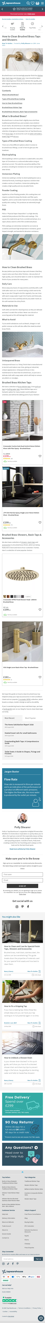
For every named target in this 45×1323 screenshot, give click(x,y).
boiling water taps (13, 389)
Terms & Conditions (24, 1308)
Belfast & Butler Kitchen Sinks (34, 1189)
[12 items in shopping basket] (37, 3)
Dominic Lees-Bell (10, 1023)
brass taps (9, 134)
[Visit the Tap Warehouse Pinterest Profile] (22, 906)
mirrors (16, 136)
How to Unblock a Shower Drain (18, 1057)
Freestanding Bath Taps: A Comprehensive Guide (22, 742)
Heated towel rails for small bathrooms (21, 733)
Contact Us (5, 1238)
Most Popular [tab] (30, 718)
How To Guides (30, 19)
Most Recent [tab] (9, 718)
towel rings (6, 136)
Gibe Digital (11, 1316)
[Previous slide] (2, 9)
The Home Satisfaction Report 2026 (19, 724)
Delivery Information (8, 1218)
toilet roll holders (36, 134)
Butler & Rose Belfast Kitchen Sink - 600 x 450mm (11, 1205)
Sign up (22, 886)
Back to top (22, 1172)
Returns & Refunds (8, 1222)
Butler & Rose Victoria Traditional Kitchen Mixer (9, 1188)
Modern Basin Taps (30, 1199)
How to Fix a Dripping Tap (15, 1006)
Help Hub (5, 1214)
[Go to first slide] (43, 9)
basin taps (9, 78)
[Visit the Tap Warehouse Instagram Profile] (16, 906)
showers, (24, 542)
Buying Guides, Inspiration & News (12, 19)
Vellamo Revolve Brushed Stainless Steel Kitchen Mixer (11, 1199)
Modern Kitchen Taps (31, 1185)
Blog (26, 1218)
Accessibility (13, 1311)
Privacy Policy (37, 1308)
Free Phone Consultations (33, 1214)
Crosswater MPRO (24, 699)
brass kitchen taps (24, 386)
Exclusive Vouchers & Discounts (31, 1231)
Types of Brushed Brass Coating (13, 99)
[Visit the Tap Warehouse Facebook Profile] (28, 906)
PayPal (27, 1236)
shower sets (20, 78)
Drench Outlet (6, 1234)
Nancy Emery (8, 971)
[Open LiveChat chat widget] (41, 1318)
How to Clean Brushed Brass (12, 103)
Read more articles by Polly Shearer (22, 849)
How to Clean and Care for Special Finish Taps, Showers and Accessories (22, 947)
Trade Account (6, 1226)
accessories (6, 545)
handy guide (7, 709)
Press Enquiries (29, 1248)
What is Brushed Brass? (10, 95)
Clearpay (27, 1244)
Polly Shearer (26, 43)
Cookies (5, 1311)
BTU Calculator (29, 1226)
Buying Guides (29, 1222)
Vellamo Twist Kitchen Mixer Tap (10, 1194)
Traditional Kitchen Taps (32, 1181)
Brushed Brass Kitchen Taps (12, 107)
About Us (5, 1230)
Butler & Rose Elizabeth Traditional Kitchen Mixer (9, 1182)
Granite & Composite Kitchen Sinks (34, 1194)
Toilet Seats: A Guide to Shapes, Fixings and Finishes (22, 752)
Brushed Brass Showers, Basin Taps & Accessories (19, 112)
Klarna (27, 1240)
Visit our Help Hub (7, 1288)
